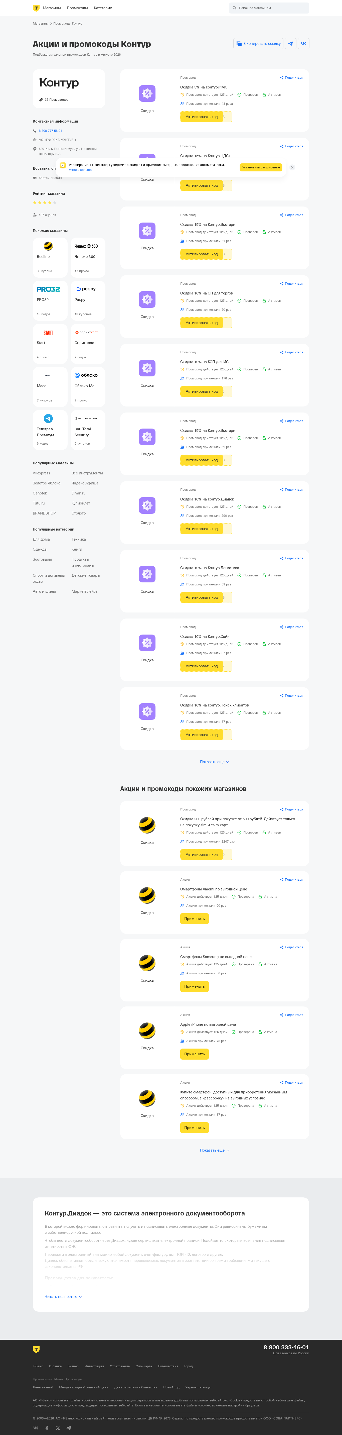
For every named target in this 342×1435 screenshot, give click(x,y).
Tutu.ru (39, 503)
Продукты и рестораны (83, 562)
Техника (79, 539)
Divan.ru (79, 493)
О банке (55, 1366)
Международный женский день (83, 1387)
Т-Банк (38, 1366)
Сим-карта (144, 1366)
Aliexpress (41, 473)
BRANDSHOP (44, 513)
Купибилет (81, 503)
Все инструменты (87, 473)
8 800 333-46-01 (286, 1347)
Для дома (41, 539)
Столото (79, 513)
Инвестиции (94, 1366)
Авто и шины (44, 591)
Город (188, 1366)
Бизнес (73, 1366)
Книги (77, 549)
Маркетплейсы (85, 591)
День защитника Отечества (135, 1387)
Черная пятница (198, 1387)
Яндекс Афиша (85, 483)
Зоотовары (42, 559)
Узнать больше (80, 170)
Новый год (171, 1387)
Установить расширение (261, 167)
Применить (194, 919)
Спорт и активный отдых (49, 578)
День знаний (43, 1387)
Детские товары (86, 575)
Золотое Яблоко (46, 483)
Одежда (40, 549)
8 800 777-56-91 (50, 131)
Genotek (40, 493)
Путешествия (168, 1366)
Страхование (120, 1366)
